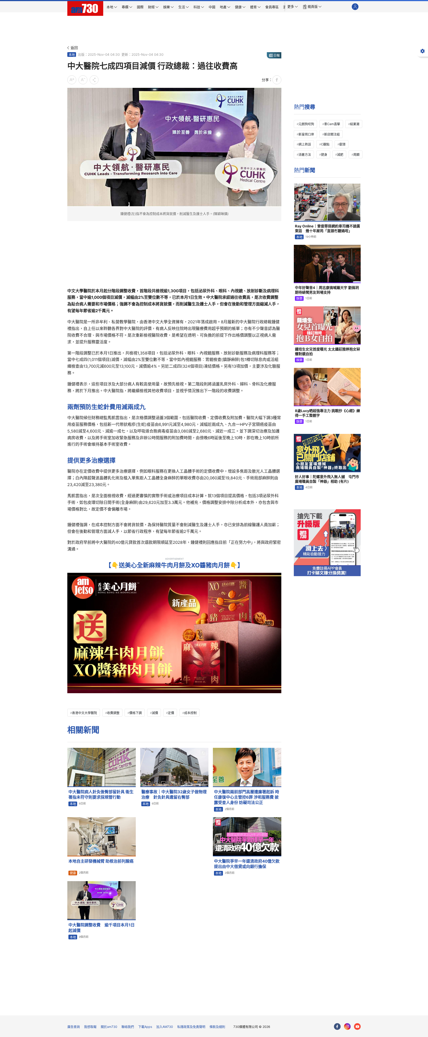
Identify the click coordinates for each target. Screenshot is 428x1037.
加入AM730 (164, 1027)
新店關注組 (332, 134)
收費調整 (113, 713)
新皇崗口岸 (306, 134)
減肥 (340, 154)
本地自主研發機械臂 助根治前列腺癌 (101, 861)
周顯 (356, 154)
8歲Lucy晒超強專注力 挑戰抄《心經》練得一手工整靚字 (327, 413)
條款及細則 (217, 1027)
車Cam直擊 (332, 124)
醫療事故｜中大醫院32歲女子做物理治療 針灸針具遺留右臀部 (174, 795)
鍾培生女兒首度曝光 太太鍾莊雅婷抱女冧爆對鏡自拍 (327, 351)
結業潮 (354, 124)
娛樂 (299, 298)
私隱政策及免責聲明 (191, 1027)
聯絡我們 (127, 1027)
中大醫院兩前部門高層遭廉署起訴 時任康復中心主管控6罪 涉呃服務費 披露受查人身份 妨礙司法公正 (246, 797)
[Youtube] (357, 1026)
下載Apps (145, 1027)
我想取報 (90, 1027)
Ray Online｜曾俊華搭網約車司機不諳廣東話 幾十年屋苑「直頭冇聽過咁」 (327, 228)
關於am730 (109, 1027)
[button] (292, 6)
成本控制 (190, 713)
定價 (171, 713)
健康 (73, 873)
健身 (324, 154)
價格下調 (135, 713)
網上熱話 (304, 144)
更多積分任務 (237, 1009)
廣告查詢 (73, 1027)
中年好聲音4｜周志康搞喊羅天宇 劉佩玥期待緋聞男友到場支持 (327, 290)
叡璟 (342, 144)
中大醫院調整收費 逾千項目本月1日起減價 (101, 928)
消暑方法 (304, 154)
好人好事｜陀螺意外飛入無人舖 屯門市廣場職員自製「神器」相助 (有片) (327, 479)
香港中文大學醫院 (84, 713)
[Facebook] (337, 1026)
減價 (155, 713)
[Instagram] (347, 1026)
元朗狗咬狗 (306, 124)
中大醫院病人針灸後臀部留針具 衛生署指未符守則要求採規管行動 (101, 795)
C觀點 (325, 144)
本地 (72, 54)
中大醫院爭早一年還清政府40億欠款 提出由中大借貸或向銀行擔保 (247, 864)
